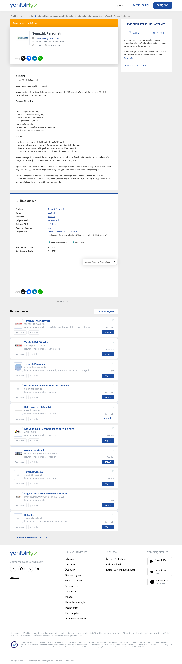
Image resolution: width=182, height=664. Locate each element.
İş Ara (120, 5)
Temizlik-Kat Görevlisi (36, 342)
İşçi (49, 227)
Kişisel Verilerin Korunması (120, 569)
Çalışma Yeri (21, 231)
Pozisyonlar (71, 607)
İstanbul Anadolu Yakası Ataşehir (50, 41)
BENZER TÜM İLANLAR (29, 537)
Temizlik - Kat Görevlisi (37, 320)
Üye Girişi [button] (70, 569)
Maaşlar (69, 596)
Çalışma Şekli (22, 220)
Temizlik (51, 216)
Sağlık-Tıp (52, 212)
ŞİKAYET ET (64, 301)
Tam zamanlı (53, 220)
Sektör (19, 212)
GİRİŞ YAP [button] (163, 5)
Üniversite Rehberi (75, 618)
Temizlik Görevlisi (34, 471)
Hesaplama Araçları (75, 602)
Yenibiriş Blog (72, 586)
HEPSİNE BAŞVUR (106, 311)
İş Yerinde (52, 224)
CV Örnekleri (72, 591)
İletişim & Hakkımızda (117, 559)
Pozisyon (20, 209)
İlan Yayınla (70, 564)
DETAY (106, 418)
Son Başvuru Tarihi (24, 251)
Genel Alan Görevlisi (35, 450)
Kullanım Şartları (114, 564)
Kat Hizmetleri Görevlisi (37, 407)
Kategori (20, 216)
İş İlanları (69, 559)
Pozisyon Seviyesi (24, 227)
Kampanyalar (72, 613)
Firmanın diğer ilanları (135, 65)
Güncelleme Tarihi (24, 247)
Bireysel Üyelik (73, 575)
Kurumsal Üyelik (73, 580)
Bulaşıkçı (29, 515)
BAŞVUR (108, 332)
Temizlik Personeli (56, 209)
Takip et (136, 33)
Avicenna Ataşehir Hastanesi (48, 38)
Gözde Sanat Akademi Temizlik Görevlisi (46, 385)
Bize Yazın (14, 577)
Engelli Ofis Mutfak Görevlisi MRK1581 (45, 493)
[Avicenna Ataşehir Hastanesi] (23, 38)
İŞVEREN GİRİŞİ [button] (140, 5)
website (160, 33)
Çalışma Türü (22, 224)
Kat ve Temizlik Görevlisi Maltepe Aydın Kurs (49, 428)
